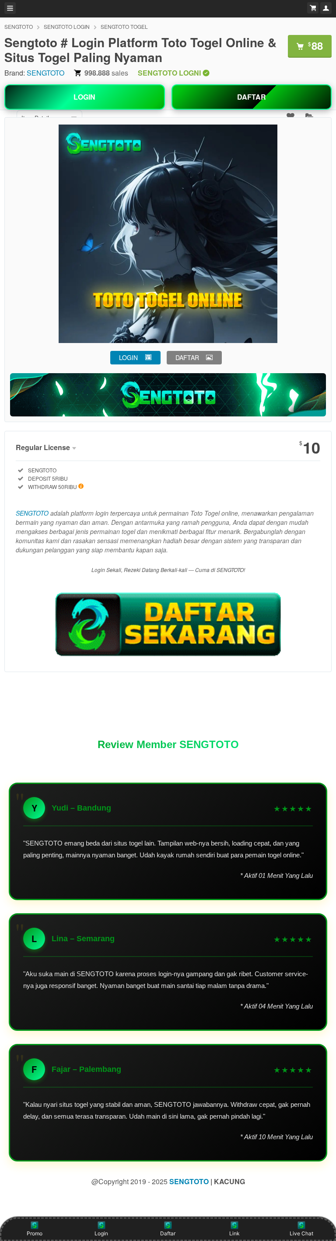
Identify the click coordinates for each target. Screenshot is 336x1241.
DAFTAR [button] (187, 357)
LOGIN (84, 97)
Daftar (167, 1233)
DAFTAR (251, 97)
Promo (34, 1233)
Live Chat (301, 1233)
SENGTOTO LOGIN (67, 26)
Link (234, 1233)
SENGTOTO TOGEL (124, 26)
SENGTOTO (18, 26)
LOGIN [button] (128, 357)
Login (101, 1233)
